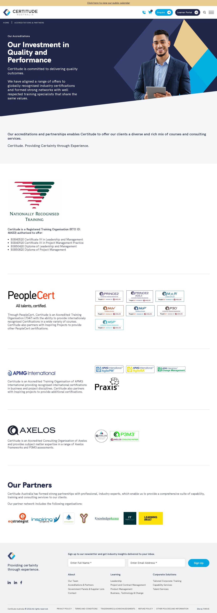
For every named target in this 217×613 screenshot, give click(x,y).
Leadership (116, 580)
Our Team (73, 580)
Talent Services (161, 589)
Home (6, 23)
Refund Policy (145, 608)
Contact (72, 593)
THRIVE (206, 609)
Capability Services (162, 584)
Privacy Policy (64, 608)
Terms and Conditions (86, 608)
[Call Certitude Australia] (144, 12)
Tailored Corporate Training (167, 580)
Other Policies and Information (172, 608)
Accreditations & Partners (81, 584)
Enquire (161, 12)
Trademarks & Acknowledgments (118, 608)
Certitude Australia (16, 609)
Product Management (121, 589)
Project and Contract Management (128, 584)
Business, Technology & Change (126, 593)
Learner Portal (184, 12)
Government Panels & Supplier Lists (86, 589)
